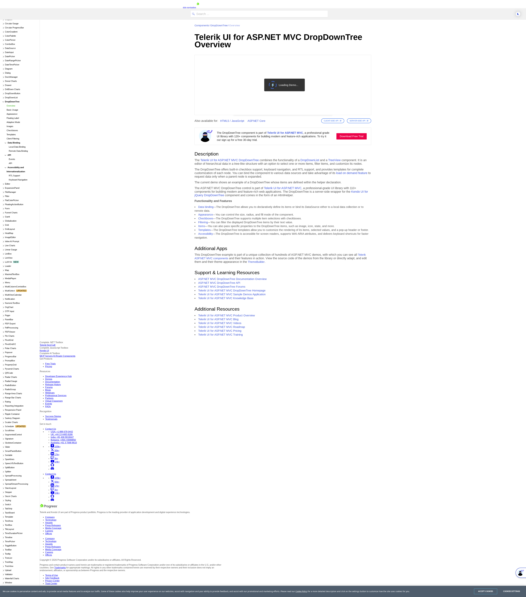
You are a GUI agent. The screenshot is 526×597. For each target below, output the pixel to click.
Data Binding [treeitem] (13, 143)
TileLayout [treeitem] (9, 529)
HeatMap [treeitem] (9, 233)
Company (50, 517)
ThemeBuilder (256, 261)
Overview (234, 25)
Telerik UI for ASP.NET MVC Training (220, 334)
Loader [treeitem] (8, 266)
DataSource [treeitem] (10, 48)
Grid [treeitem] (7, 225)
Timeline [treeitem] (8, 537)
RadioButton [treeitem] (10, 385)
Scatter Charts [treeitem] (11, 422)
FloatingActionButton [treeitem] (14, 204)
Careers (49, 531)
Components (202, 25)
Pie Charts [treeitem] (9, 336)
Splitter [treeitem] (8, 471)
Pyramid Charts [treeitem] (12, 369)
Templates (204, 229)
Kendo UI (44, 350)
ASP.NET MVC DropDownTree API (219, 282)
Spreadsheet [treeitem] (10, 480)
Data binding (205, 206)
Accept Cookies (485, 591)
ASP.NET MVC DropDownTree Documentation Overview (232, 278)
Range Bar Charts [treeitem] (13, 397)
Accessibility (205, 233)
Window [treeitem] (8, 582)
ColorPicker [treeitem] (10, 40)
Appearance (205, 214)
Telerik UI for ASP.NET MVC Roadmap (221, 326)
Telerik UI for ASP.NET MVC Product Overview (226, 315)
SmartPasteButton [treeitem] (13, 451)
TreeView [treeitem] (9, 566)
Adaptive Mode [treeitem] (13, 122)
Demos (48, 379)
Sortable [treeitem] (8, 455)
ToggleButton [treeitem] (10, 545)
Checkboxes (205, 218)
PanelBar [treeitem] (9, 319)
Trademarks (60, 567)
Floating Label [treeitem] (13, 118)
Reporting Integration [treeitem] (14, 406)
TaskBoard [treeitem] (10, 512)
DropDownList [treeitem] (11, 97)
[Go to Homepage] (198, 7)
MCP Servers (46, 356)
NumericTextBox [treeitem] (12, 303)
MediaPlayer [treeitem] (10, 278)
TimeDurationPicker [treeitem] (14, 533)
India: (62, 437)
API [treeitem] (9, 155)
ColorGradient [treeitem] (11, 32)
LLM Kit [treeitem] (11, 262)
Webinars (50, 393)
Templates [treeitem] (11, 134)
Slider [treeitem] (7, 447)
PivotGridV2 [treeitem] (10, 344)
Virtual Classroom (54, 401)
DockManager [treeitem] (11, 77)
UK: (62, 434)
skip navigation (189, 7)
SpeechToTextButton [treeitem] (14, 463)
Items (201, 226)
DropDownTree (219, 25)
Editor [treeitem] (7, 184)
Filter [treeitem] (7, 196)
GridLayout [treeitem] (10, 229)
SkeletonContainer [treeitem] (13, 443)
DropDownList (309, 160)
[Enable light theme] (518, 14)
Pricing (48, 366)
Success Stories (53, 416)
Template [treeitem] (9, 517)
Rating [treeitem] (8, 402)
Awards (49, 523)
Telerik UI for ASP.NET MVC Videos (219, 323)
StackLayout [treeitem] (10, 488)
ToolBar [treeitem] (8, 549)
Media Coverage (53, 528)
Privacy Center (52, 581)
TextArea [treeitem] (9, 521)
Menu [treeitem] (7, 282)
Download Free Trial (351, 136)
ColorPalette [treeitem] (10, 36)
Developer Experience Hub (58, 376)
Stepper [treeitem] (8, 492)
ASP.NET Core (256, 120)
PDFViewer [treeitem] (10, 332)
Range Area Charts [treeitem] (13, 393)
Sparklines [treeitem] (9, 459)
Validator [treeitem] (9, 574)
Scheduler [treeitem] (15, 426)
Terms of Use (51, 575)
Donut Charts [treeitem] (11, 81)
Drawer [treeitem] (8, 85)
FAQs (48, 406)
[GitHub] (52, 466)
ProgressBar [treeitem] (10, 356)
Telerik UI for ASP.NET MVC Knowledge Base (225, 298)
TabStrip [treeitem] (8, 508)
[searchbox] (259, 14)
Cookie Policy (301, 591)
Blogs (48, 390)
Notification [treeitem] (10, 299)
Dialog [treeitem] (8, 73)
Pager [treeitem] (7, 315)
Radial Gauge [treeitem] (11, 381)
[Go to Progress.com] (49, 507)
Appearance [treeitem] (12, 114)
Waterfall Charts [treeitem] (12, 578)
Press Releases (53, 525)
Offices (48, 533)
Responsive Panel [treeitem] (13, 410)
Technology (50, 520)
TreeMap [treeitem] (9, 562)
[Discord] (52, 469)
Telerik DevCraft (47, 345)
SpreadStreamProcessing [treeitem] (16, 484)
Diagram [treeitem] (9, 69)
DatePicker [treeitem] (10, 56)
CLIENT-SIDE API (331, 121)
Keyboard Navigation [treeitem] (18, 180)
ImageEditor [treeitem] (10, 237)
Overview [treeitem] (11, 106)
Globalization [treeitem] (10, 221)
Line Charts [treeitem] (10, 245)
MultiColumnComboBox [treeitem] (15, 286)
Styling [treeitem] (8, 500)
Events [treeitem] (12, 159)
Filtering (203, 222)
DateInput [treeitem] (9, 52)
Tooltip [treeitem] (8, 554)
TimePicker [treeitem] (10, 541)
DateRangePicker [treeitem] (13, 60)
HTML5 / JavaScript (232, 120)
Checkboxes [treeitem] (12, 130)
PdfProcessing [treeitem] (11, 328)
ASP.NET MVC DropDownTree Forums (221, 286)
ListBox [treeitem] (8, 254)
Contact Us (50, 429)
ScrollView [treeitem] (9, 430)
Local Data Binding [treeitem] (17, 147)
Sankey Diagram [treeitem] (12, 418)
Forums (49, 387)
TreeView (334, 160)
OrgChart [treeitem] (9, 307)
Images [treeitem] (10, 126)
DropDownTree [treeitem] (12, 101)
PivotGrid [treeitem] (9, 340)
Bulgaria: (63, 440)
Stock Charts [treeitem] (11, 496)
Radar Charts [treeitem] (11, 377)
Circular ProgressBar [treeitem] (14, 27)
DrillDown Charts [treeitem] (12, 89)
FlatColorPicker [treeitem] (12, 200)
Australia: (64, 442)
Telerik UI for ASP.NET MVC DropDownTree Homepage (231, 290)
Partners (49, 398)
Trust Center (51, 583)
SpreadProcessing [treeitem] (13, 476)
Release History (53, 384)
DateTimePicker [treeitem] (12, 64)
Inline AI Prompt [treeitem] (12, 241)
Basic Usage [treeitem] (12, 110)
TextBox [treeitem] (8, 525)
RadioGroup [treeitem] (10, 389)
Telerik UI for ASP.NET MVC (285, 132)
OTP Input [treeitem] (9, 311)
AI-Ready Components (64, 356)
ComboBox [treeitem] (10, 44)
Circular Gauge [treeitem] (11, 23)
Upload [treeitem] (8, 570)
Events (48, 404)
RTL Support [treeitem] (14, 175)
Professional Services (55, 395)
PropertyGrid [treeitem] (10, 365)
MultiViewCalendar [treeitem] (13, 295)
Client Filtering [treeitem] (13, 138)
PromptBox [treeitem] (10, 360)
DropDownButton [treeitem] (12, 93)
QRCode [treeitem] (9, 373)
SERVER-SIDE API (357, 121)
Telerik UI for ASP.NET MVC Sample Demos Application (232, 294)
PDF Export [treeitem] (10, 323)
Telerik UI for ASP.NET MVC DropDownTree (229, 160)
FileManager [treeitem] (10, 192)
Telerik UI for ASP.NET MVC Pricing (219, 330)
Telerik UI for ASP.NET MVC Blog (218, 319)
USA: (62, 432)
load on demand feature (351, 173)
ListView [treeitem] (8, 258)
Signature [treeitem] (9, 439)
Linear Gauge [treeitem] (11, 249)
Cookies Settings (511, 591)
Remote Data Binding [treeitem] (18, 151)
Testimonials (51, 419)
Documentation (52, 382)
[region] (263, 591)
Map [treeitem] (7, 270)
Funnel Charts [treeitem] (11, 212)
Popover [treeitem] (8, 352)
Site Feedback (52, 578)
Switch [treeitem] (8, 504)
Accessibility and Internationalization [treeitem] (16, 169)
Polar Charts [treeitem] (10, 348)
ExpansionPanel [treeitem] (12, 188)
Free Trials (50, 364)
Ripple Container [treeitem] (12, 414)
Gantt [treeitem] (7, 217)
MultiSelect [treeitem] (15, 291)
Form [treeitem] (7, 208)
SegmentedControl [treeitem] (13, 434)
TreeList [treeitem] (8, 558)
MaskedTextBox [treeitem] (12, 274)
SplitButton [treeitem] (10, 467)
